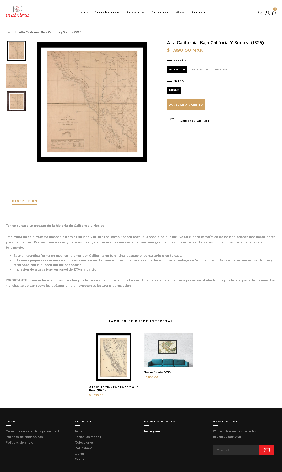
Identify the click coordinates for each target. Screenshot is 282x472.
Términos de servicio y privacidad (32, 431)
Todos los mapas (107, 12)
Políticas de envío (19, 442)
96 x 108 (221, 69)
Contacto (199, 12)
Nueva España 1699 (157, 372)
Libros (180, 12)
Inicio (84, 12)
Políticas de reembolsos (24, 437)
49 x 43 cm (200, 69)
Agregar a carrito (186, 105)
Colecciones (136, 12)
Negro (174, 90)
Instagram (152, 431)
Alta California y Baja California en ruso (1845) (113, 388)
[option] (16, 52)
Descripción (24, 201)
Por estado (160, 12)
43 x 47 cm (177, 69)
